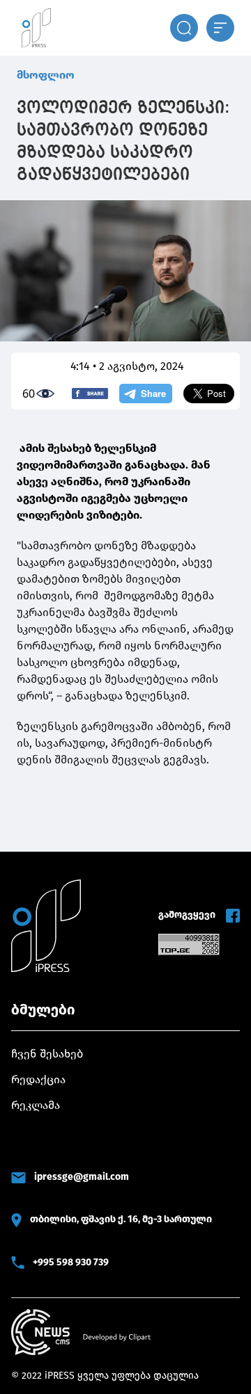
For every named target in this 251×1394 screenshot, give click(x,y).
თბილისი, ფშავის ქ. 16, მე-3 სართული (121, 1219)
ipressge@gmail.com (81, 1177)
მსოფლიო (46, 74)
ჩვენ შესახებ (47, 1053)
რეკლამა (35, 1105)
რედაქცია (38, 1079)
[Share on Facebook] (90, 393)
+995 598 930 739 (71, 1262)
